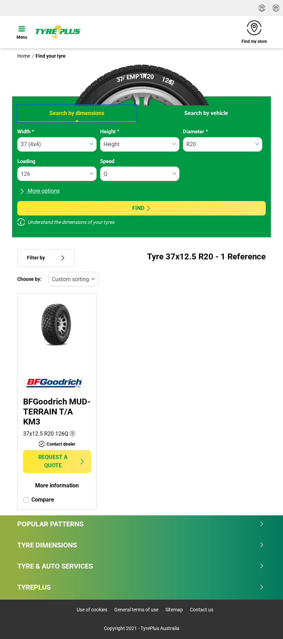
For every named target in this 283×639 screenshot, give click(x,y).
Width (25, 131)
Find (138, 208)
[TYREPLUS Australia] (58, 32)
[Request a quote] (262, 8)
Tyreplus (34, 587)
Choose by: (29, 279)
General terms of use (136, 609)
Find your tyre (51, 56)
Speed (107, 161)
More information (57, 485)
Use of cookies (92, 609)
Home (23, 56)
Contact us (201, 609)
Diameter (195, 131)
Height (109, 131)
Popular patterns (50, 524)
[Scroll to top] (265, 624)
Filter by (36, 258)
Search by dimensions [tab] (76, 113)
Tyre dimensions (47, 545)
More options (43, 191)
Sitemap (174, 609)
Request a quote (53, 461)
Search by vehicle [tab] (206, 113)
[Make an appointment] (276, 8)
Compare (42, 499)
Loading (26, 161)
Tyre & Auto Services (55, 566)
